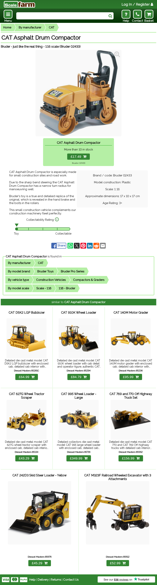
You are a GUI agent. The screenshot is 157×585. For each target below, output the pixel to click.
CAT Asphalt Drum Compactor (26, 256)
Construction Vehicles (51, 280)
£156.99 (128, 458)
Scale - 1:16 (43, 288)
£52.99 (115, 563)
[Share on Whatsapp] (70, 245)
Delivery (43, 579)
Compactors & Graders (88, 280)
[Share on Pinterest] (83, 245)
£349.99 (76, 458)
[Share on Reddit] (96, 245)
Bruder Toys (45, 271)
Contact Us (70, 579)
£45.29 (37, 563)
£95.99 (128, 377)
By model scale (18, 288)
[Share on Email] (103, 245)
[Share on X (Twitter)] (77, 245)
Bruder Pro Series (72, 271)
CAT (51, 27)
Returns (56, 579)
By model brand (19, 271)
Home (7, 27)
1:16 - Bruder (67, 288)
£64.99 (24, 377)
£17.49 (77, 157)
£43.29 (24, 458)
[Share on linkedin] (90, 245)
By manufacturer (30, 27)
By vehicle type (18, 280)
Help (32, 579)
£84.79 (76, 377)
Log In (136, 4)
